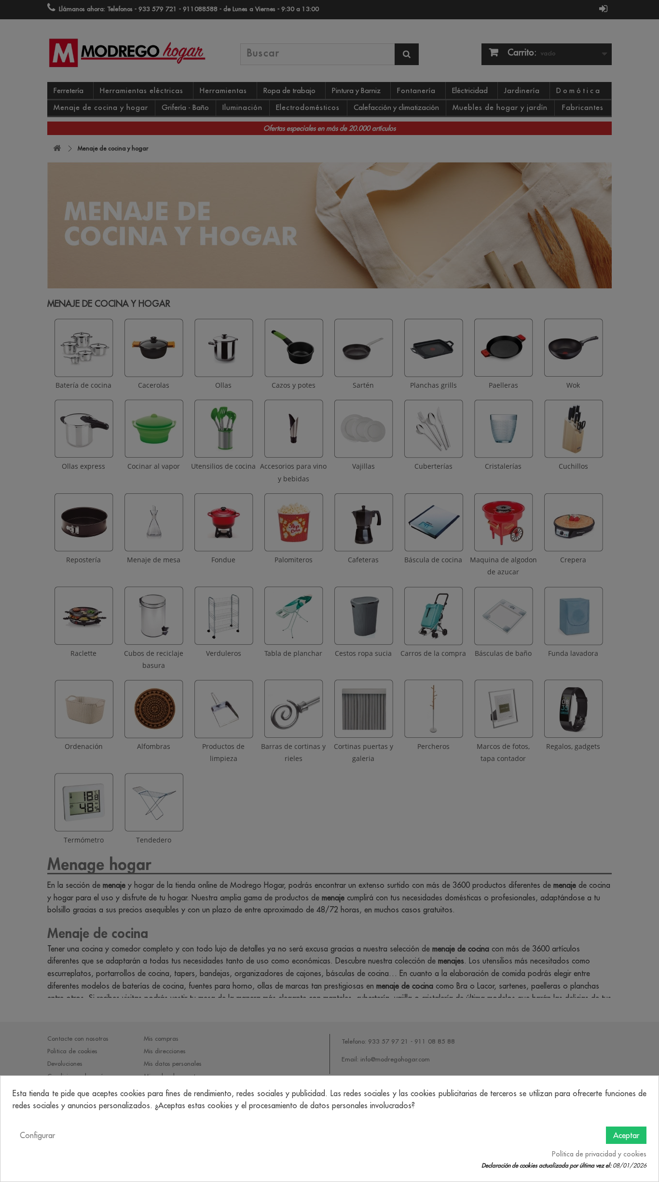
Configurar (37, 1135)
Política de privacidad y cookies (599, 1154)
